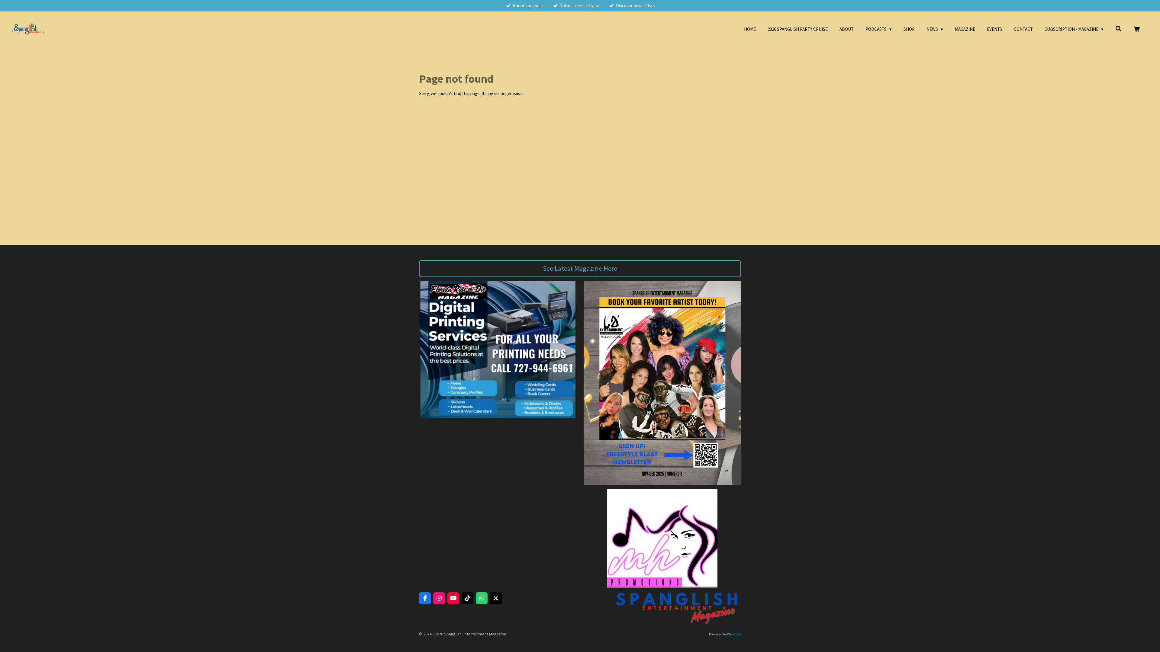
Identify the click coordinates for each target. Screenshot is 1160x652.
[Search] (1118, 28)
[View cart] (1136, 29)
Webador (734, 634)
